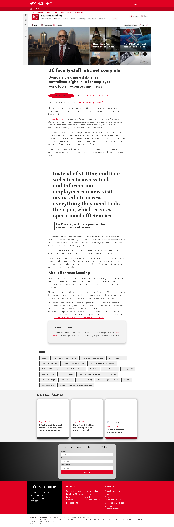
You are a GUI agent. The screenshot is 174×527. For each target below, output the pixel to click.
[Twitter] (39, 487)
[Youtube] (50, 487)
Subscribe (87, 472)
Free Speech (139, 519)
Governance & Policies (114, 503)
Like (98, 103)
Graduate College (48, 380)
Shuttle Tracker (91, 491)
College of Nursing (85, 380)
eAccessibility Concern (111, 519)
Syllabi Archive (98, 519)
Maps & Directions (113, 491)
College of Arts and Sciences (73, 364)
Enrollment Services (74, 494)
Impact (44, 358)
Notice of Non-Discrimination (62, 519)
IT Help (88, 494)
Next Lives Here (48, 385)
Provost (127, 380)
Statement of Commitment (82, 519)
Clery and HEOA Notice (42, 519)
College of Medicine (49, 364)
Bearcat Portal (72, 503)
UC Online (94, 369)
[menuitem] (32, 12)
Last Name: (65, 465)
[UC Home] (40, 3)
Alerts (31, 519)
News (107, 497)
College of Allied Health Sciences (102, 364)
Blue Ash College (48, 374)
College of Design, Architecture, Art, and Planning (97, 374)
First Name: (65, 458)
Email (68, 497)
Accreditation (50, 522)
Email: (63, 451)
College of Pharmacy (117, 358)
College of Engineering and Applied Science (76, 385)
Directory (109, 506)
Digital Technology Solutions (92, 358)
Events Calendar (112, 509)
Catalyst (69, 500)
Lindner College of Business (107, 380)
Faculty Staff (128, 369)
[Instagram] (44, 487)
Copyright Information (37, 522)
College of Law (66, 380)
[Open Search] (135, 3)
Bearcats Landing (55, 119)
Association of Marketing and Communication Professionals (79, 317)
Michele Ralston (87, 95)
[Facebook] (34, 487)
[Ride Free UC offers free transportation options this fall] (87, 409)
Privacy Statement (127, 519)
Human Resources (110, 369)
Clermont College (66, 374)
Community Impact (113, 500)
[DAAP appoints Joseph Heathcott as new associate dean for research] (53, 409)
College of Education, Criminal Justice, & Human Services (63, 369)
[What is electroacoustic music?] (121, 409)
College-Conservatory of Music (64, 358)
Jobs (107, 494)
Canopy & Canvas (73, 491)
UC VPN (88, 497)
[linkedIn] (54, 487)
